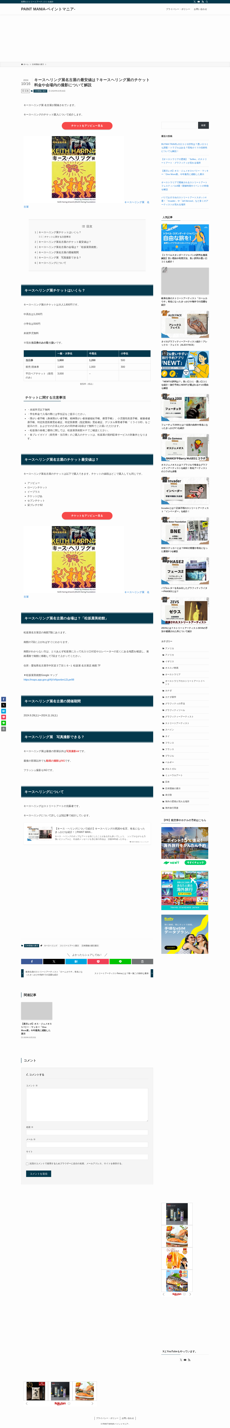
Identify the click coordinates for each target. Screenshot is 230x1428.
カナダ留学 (170, 697)
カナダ (168, 690)
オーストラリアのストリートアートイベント (185, 682)
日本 (167, 782)
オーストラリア (173, 674)
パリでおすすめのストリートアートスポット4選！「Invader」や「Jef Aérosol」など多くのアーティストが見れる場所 (184, 201)
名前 (29, 1127)
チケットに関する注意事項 (57, 237)
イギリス (169, 661)
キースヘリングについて (52, 263)
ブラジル (169, 756)
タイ (167, 736)
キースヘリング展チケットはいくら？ (60, 232)
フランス (169, 743)
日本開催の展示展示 (90, 946)
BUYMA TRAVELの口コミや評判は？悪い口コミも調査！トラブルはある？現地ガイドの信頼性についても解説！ (184, 147)
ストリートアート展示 (69, 946)
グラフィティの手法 (175, 703)
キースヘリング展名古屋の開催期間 (59, 252)
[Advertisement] (115, 38)
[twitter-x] (195, 1)
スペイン (169, 729)
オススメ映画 (171, 668)
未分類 (168, 795)
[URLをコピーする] (142, 961)
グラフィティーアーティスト (179, 716)
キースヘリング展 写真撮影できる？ (60, 257)
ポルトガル (170, 769)
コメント (32, 1085)
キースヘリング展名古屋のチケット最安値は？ (65, 242)
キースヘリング (50, 946)
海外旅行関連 (171, 808)
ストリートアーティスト (177, 723)
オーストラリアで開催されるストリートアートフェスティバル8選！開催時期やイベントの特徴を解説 (185, 186)
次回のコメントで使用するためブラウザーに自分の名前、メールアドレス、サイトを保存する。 (76, 1163)
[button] (32, 961)
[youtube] (199, 1)
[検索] (207, 1)
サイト (29, 1151)
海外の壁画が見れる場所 (177, 801)
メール (31, 1139)
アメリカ (169, 648)
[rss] (203, 1)
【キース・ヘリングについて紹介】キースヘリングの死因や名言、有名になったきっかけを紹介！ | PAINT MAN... (100, 830)
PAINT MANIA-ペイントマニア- (48, 9)
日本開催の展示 (40, 91)
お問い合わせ (128, 1418)
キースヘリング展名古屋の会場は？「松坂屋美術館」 (69, 247)
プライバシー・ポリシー (107, 1418)
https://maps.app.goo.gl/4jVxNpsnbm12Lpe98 (49, 679)
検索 (203, 125)
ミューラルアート (174, 775)
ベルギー (169, 762)
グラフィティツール (175, 710)
